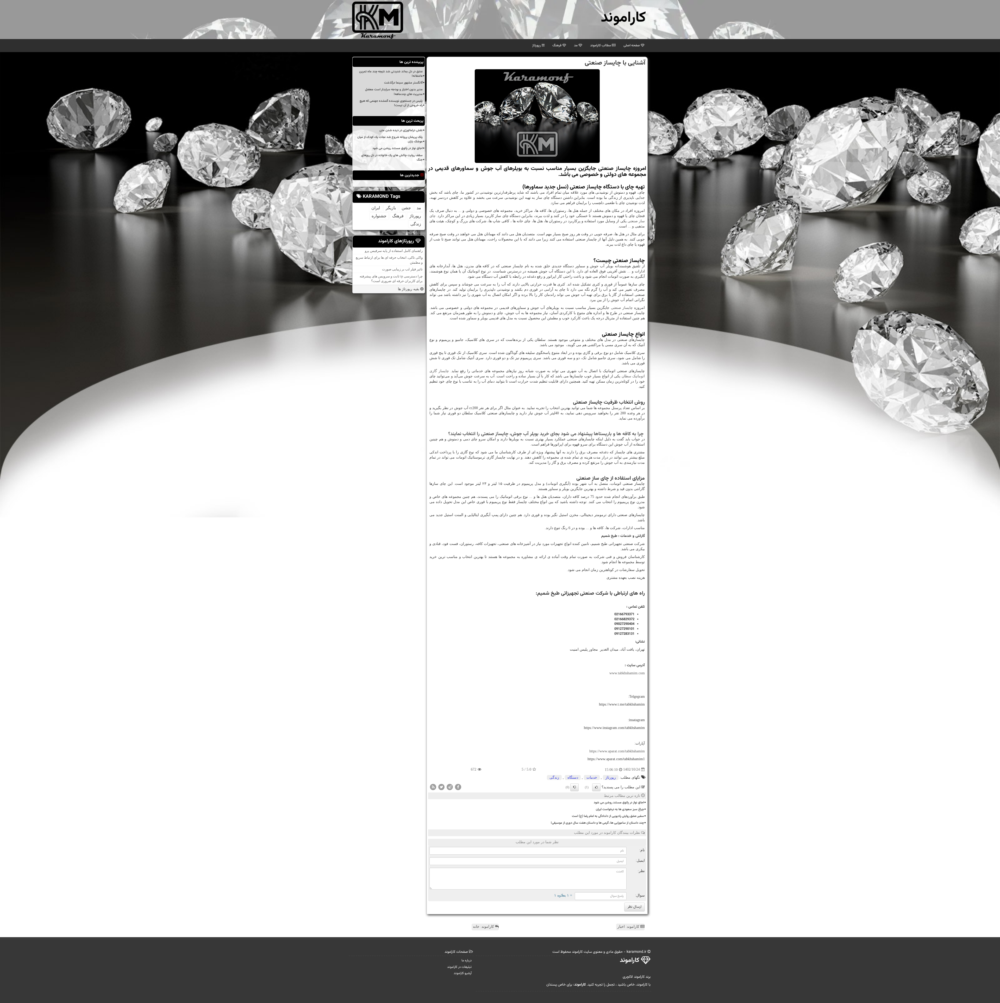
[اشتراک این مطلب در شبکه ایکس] (441, 787)
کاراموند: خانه (484, 927)
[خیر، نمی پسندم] (574, 787)
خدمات (591, 777)
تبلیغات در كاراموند (459, 967)
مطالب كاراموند (601, 45)
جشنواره (379, 216)
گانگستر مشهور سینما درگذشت (403, 82)
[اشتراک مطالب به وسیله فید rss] (433, 787)
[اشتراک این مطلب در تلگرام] (449, 787)
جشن (406, 208)
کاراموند (623, 18)
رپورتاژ (537, 45)
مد (576, 45)
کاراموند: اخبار (628, 927)
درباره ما (466, 960)
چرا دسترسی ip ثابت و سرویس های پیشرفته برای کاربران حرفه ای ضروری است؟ (391, 278)
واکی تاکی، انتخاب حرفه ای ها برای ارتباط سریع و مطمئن (389, 260)
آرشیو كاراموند (463, 973)
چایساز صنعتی (622, 308)
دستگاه (572, 777)
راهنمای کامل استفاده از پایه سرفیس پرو (394, 251)
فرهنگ (557, 45)
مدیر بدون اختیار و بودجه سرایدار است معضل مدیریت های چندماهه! (394, 91)
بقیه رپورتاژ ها (409, 289)
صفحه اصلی (632, 45)
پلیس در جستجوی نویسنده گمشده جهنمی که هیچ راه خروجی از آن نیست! (391, 103)
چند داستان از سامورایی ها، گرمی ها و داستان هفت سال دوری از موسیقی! (597, 823)
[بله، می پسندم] (596, 787)
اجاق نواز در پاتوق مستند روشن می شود (619, 802)
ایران (375, 208)
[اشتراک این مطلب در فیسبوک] (458, 787)
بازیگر (391, 208)
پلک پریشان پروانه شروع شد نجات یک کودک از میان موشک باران (390, 139)
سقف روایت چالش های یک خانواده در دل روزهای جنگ (392, 157)
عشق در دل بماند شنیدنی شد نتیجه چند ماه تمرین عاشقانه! (391, 73)
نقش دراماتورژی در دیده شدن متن (401, 130)
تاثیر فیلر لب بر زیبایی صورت (402, 269)
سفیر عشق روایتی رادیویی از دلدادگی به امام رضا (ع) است (608, 816)
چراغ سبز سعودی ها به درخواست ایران (620, 809)
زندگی (554, 777)
